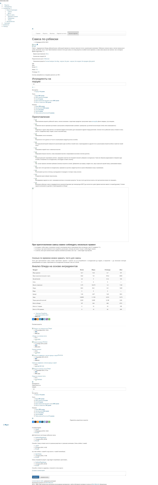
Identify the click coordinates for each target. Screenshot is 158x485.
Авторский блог (11, 21)
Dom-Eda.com (49, 482)
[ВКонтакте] (33, 319)
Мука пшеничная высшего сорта (47, 100)
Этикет (9, 20)
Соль (39, 99)
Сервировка (10, 18)
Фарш (40, 106)
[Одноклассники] (38, 319)
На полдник (78, 61)
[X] (35, 319)
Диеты (9, 13)
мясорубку (95, 121)
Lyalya (38, 339)
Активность (6, 24)
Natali (38, 352)
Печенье (45, 342)
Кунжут (40, 91)
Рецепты (6, 5)
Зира (39, 111)
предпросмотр (44, 477)
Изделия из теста (61, 33)
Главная (38, 33)
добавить (35, 477)
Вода (39, 95)
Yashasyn (39, 379)
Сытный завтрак (49, 61)
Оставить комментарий (38, 470)
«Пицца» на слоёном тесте (39, 336)
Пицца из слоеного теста (39, 376)
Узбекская (46, 59)
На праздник (85, 61)
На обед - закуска (59, 61)
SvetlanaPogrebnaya (40, 437)
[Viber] (47, 319)
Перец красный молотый (44, 113)
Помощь (5, 26)
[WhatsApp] (49, 319)
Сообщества (6, 8)
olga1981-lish (40, 366)
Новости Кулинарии (12, 10)
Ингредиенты (8, 6)
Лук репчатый (42, 108)
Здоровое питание (12, 16)
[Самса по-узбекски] (34, 44)
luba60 (37, 429)
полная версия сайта (38, 481)
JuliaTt (37, 446)
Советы (9, 11)
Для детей (92, 61)
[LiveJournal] (42, 319)
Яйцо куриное (41, 97)
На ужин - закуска (69, 61)
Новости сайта (10, 15)
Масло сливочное (43, 102)
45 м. (47, 54)
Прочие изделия (73, 33)
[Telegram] (45, 319)
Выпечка (52, 33)
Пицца (50, 328)
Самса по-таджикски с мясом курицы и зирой (44, 363)
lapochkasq (38, 454)
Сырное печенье (36, 349)
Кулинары (7, 23)
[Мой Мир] (40, 319)
